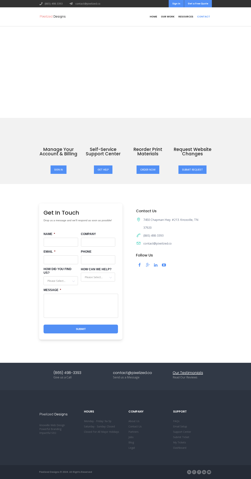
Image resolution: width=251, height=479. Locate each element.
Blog (131, 442)
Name (49, 234)
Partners (133, 431)
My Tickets (179, 442)
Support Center (182, 431)
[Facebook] (199, 472)
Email (49, 251)
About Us (133, 421)
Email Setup (180, 426)
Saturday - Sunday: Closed (99, 426)
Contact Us (135, 426)
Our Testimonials (188, 372)
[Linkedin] (204, 472)
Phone (86, 251)
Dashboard (179, 447)
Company (88, 234)
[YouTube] (209, 472)
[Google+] (194, 472)
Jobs (131, 437)
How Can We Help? (96, 269)
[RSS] (189, 472)
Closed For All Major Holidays (101, 431)
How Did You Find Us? (57, 270)
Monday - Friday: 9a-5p (97, 421)
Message (52, 290)
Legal (131, 447)
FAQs (176, 421)
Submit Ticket (181, 437)
